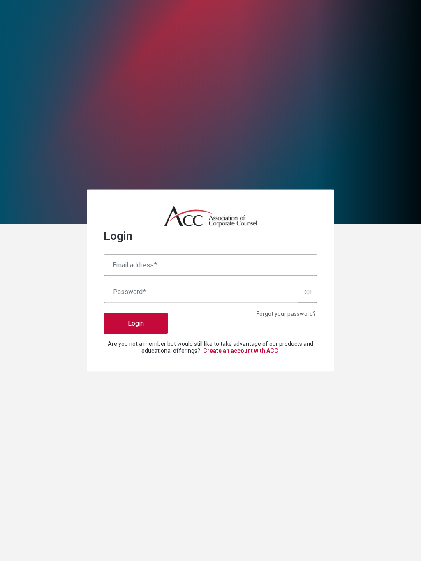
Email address (135, 265)
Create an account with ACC (240, 350)
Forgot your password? (286, 313)
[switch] (308, 292)
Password (129, 292)
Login (136, 323)
